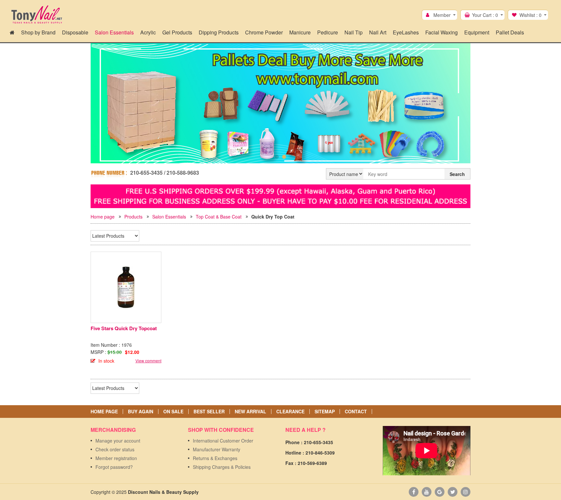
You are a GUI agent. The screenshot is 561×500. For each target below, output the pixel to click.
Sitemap (325, 411)
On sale (173, 411)
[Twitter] (452, 492)
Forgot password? (114, 467)
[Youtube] (426, 492)
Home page (103, 216)
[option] (280, 104)
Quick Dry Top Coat (272, 216)
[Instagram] (465, 492)
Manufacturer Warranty (216, 449)
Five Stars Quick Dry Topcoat (124, 328)
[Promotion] (280, 195)
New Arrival (250, 411)
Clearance (290, 411)
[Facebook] (413, 492)
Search (457, 174)
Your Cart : (485, 15)
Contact (356, 411)
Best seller (209, 411)
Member (442, 15)
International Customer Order (223, 440)
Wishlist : (530, 15)
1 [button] (277, 157)
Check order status (114, 449)
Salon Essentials (169, 216)
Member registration (116, 458)
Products (133, 216)
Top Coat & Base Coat (219, 216)
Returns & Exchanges (215, 458)
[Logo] (36, 14)
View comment (148, 360)
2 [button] (284, 157)
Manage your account (117, 440)
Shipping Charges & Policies (222, 467)
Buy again (140, 411)
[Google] (439, 492)
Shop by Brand (38, 32)
